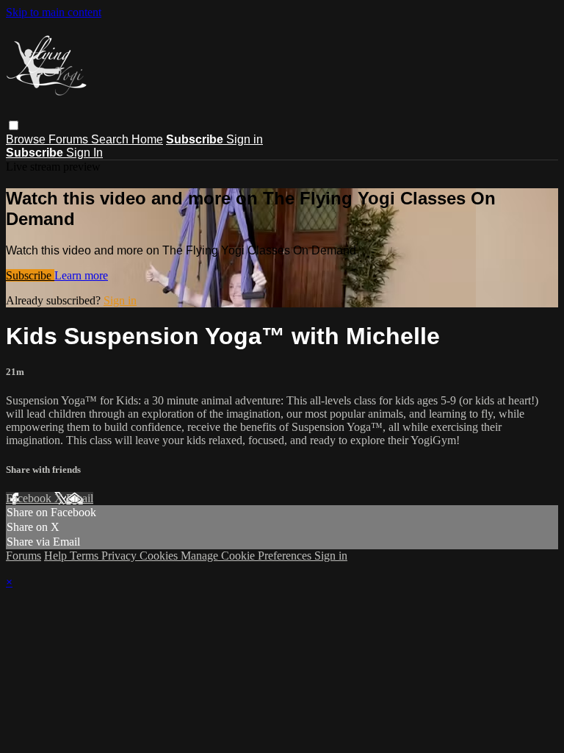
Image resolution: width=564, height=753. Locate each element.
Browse (27, 139)
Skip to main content (53, 12)
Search (111, 139)
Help (57, 555)
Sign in (244, 139)
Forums (69, 139)
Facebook (30, 498)
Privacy (120, 555)
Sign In (84, 152)
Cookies (160, 555)
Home (147, 139)
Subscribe (30, 275)
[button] (13, 125)
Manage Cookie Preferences (247, 555)
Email (79, 498)
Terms (85, 555)
